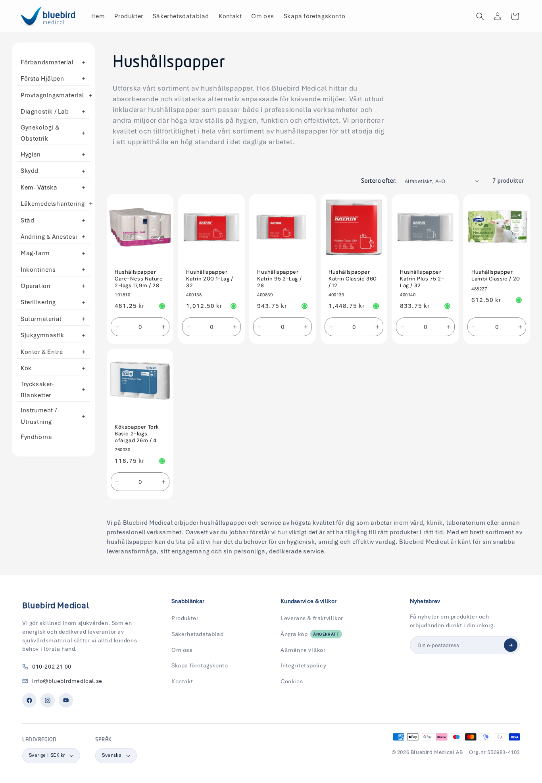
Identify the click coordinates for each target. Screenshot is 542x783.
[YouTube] (66, 700)
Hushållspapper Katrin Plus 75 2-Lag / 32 (422, 279)
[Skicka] (510, 645)
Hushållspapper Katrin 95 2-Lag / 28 (279, 279)
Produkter (184, 618)
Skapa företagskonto (199, 665)
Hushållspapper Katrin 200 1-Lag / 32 (209, 279)
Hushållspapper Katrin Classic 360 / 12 (353, 279)
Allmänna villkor (303, 649)
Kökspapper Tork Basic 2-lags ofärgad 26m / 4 (137, 434)
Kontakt (182, 681)
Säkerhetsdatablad (197, 634)
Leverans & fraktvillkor (312, 618)
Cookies (292, 681)
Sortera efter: (379, 181)
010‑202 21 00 (51, 666)
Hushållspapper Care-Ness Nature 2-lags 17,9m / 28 (139, 279)
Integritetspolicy (303, 665)
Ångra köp (310, 634)
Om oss (181, 649)
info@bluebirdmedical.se (67, 680)
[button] (480, 16)
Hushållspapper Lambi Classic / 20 (495, 275)
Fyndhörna (36, 437)
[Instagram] (47, 700)
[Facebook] (29, 700)
